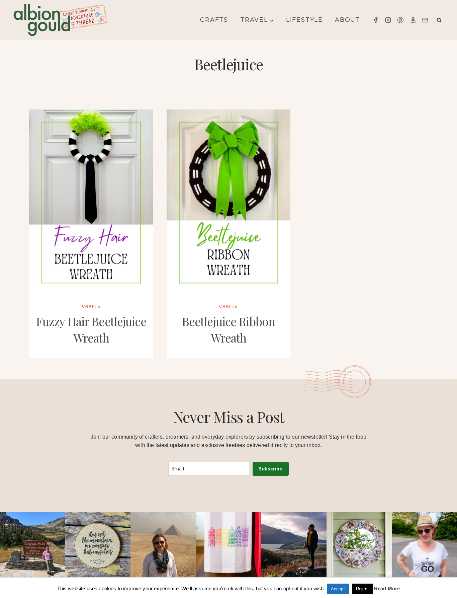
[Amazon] (413, 20)
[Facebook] (376, 20)
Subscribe (270, 468)
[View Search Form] (439, 20)
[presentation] (91, 202)
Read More (387, 588)
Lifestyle (304, 19)
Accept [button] (338, 588)
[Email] (425, 20)
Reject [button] (362, 588)
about (347, 19)
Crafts (214, 19)
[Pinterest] (400, 20)
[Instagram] (388, 20)
